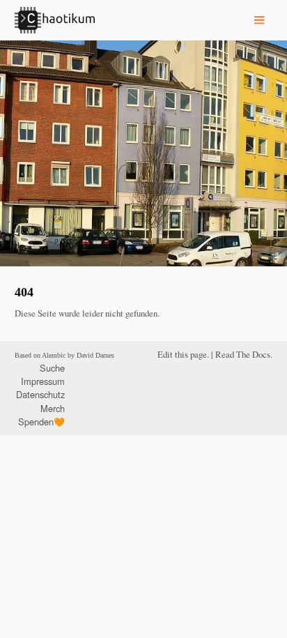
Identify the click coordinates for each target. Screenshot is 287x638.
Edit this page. (183, 354)
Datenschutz (40, 394)
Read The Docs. (243, 354)
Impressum (43, 381)
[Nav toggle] (259, 20)
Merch (52, 408)
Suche (52, 367)
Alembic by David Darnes (78, 355)
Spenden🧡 (41, 421)
